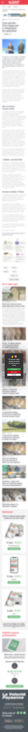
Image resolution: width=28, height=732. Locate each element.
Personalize (14, 375)
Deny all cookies (14, 372)
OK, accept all (14, 369)
